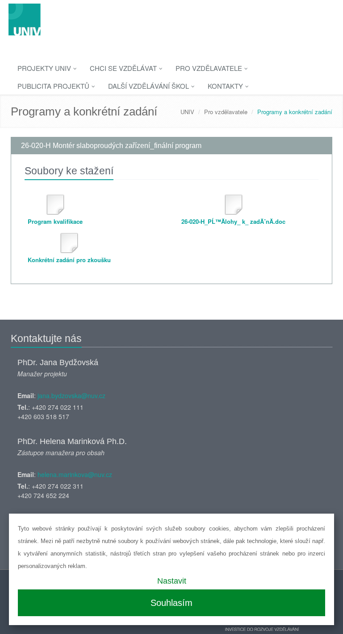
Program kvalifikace (55, 221)
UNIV (187, 111)
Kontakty (226, 86)
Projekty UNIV (45, 68)
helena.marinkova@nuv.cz (75, 474)
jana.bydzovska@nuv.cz (71, 395)
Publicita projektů (54, 86)
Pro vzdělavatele (210, 68)
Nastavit (171, 580)
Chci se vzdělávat (124, 68)
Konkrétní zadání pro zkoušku (69, 259)
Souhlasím (171, 603)
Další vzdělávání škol (149, 86)
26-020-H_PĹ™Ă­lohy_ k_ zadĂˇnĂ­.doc (233, 221)
